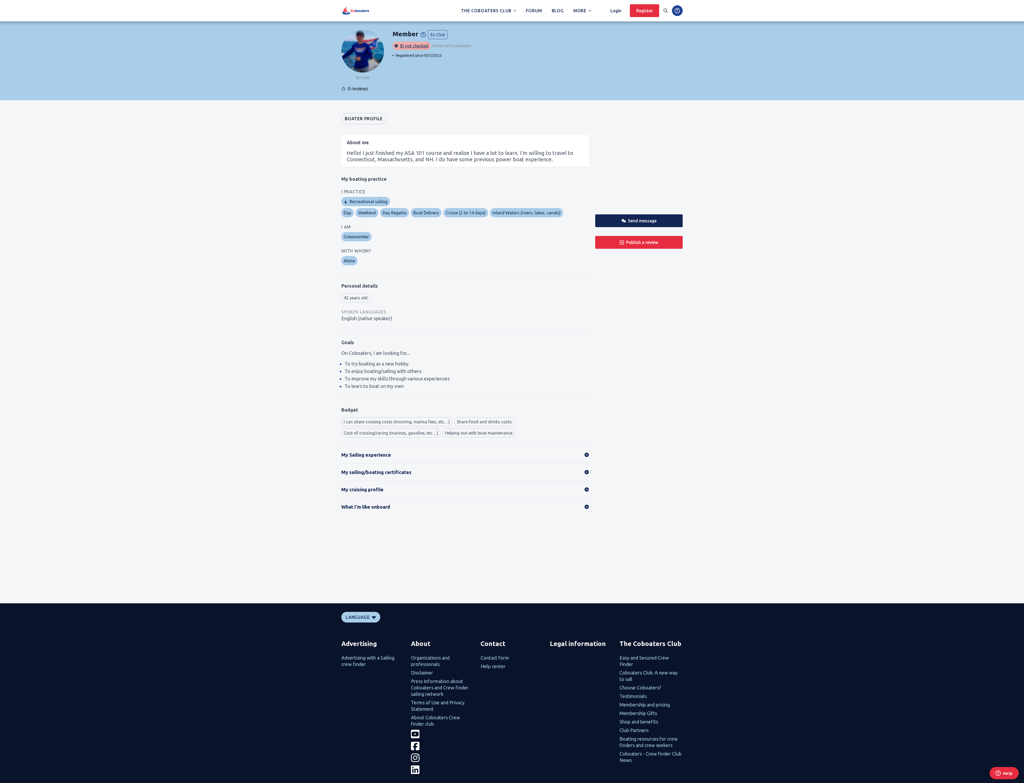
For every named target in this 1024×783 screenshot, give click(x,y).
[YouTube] (442, 734)
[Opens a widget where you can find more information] (1004, 773)
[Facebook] (442, 746)
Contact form (495, 657)
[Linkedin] (442, 770)
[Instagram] (442, 758)
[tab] (363, 118)
